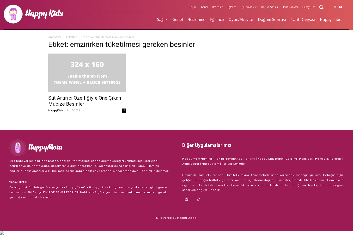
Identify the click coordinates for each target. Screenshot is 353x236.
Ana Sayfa (54, 37)
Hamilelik (306, 158)
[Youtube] (341, 7)
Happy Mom (210, 163)
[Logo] (48, 14)
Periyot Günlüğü (233, 163)
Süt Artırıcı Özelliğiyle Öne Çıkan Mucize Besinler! (84, 101)
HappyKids (55, 110)
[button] (321, 7)
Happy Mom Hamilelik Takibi (203, 158)
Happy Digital (187, 217)
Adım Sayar (190, 163)
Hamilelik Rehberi (328, 158)
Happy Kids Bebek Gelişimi (277, 158)
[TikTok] (198, 199)
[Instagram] (335, 7)
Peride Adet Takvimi (240, 158)
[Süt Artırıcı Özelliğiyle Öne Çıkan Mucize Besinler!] (87, 73)
